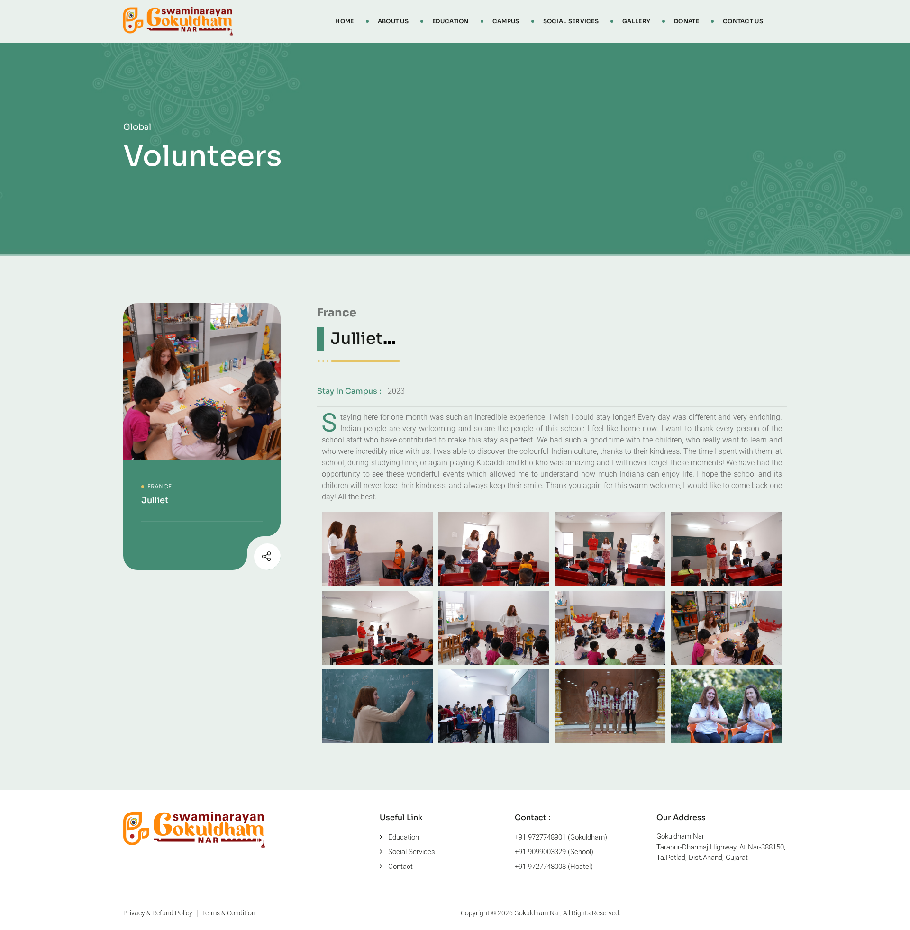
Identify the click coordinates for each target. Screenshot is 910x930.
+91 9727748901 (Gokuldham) (561, 837)
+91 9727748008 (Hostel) (554, 866)
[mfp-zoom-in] (377, 547)
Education (450, 21)
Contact (400, 866)
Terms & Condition (228, 913)
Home (344, 21)
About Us (393, 21)
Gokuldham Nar (537, 913)
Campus (505, 21)
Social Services (571, 21)
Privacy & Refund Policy (157, 913)
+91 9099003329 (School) (554, 852)
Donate (686, 21)
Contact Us (743, 21)
